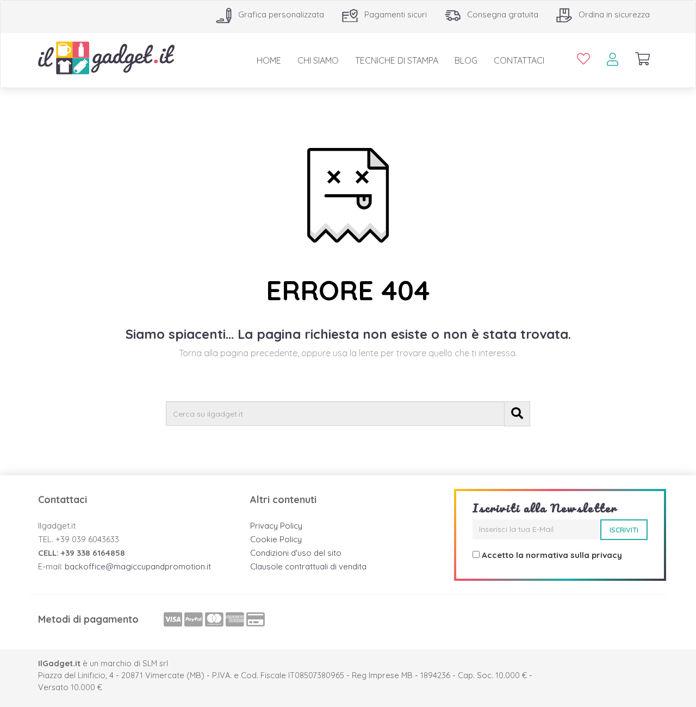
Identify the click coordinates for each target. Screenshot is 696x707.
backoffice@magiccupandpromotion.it (138, 566)
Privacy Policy (276, 525)
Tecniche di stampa (396, 60)
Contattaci (519, 60)
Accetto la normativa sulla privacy (552, 555)
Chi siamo (318, 60)
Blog (466, 60)
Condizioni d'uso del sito (295, 553)
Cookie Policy (276, 539)
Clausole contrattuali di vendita (308, 566)
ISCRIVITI (624, 529)
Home (269, 60)
